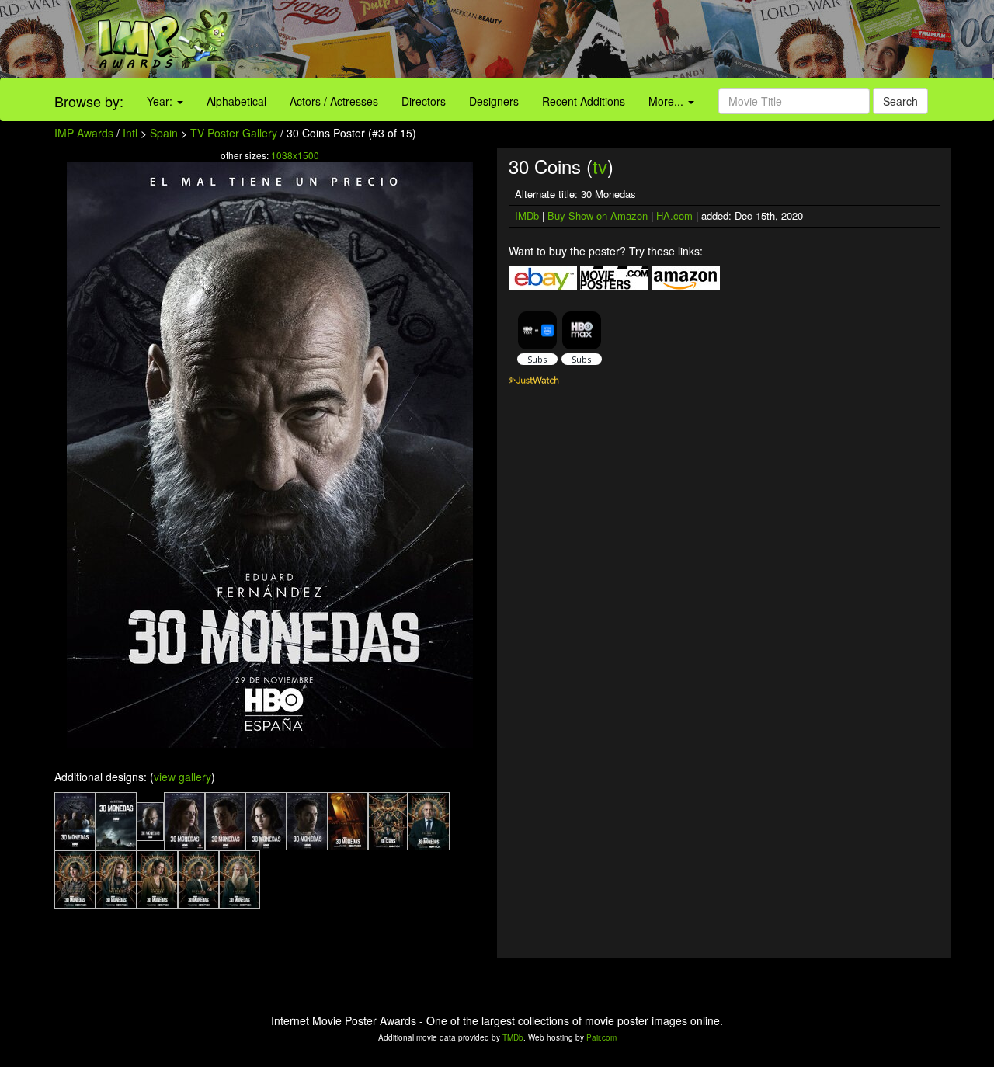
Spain (164, 133)
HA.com (674, 215)
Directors (423, 101)
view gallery (182, 776)
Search (900, 101)
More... (667, 101)
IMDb (527, 215)
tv (600, 165)
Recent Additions (583, 101)
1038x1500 (295, 155)
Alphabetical (236, 101)
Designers (494, 101)
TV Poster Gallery (233, 133)
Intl (130, 133)
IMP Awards (83, 133)
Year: (161, 101)
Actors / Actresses (334, 101)
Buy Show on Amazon (597, 215)
